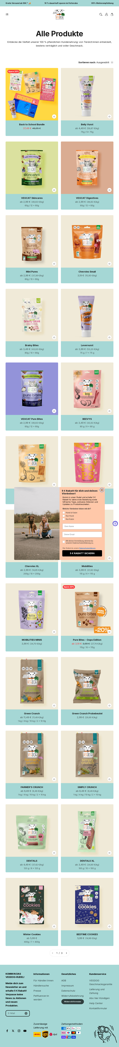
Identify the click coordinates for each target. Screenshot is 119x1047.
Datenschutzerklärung (87, 548)
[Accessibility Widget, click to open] (115, 523)
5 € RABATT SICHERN (82, 553)
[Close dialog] (102, 490)
